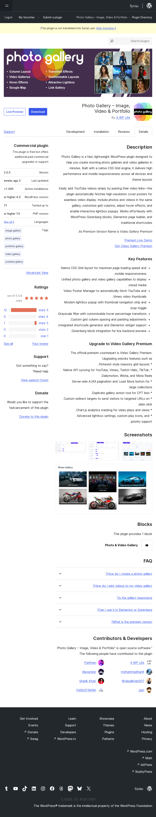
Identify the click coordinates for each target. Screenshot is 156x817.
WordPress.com (139, 751)
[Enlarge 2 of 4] (114, 447)
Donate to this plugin (33, 416)
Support (9, 132)
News (148, 725)
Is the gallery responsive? (134, 598)
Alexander (89, 672)
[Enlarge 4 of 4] (147, 469)
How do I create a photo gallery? (129, 574)
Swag (32, 739)
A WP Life (123, 117)
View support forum (34, 380)
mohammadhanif (132, 672)
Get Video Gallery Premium (133, 246)
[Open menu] (6, 5)
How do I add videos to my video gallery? (122, 586)
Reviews (124, 132)
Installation (101, 132)
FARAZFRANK (86, 690)
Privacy (147, 739)
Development (75, 132)
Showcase (106, 718)
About (148, 718)
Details (143, 132)
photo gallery (12, 238)
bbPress (144, 765)
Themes (108, 725)
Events (33, 725)
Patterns (108, 739)
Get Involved (29, 718)
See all (8, 344)
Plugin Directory (142, 17)
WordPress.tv (64, 739)
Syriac (139, 789)
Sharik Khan (87, 681)
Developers (68, 732)
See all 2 (9, 221)
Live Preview (14, 111)
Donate (31, 732)
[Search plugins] (112, 41)
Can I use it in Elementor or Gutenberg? (124, 610)
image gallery (13, 230)
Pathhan (90, 663)
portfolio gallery (14, 246)
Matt (147, 758)
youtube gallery (14, 261)
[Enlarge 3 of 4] (81, 447)
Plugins (109, 732)
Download (38, 111)
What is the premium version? (131, 622)
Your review (40, 344)
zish (141, 690)
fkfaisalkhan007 (133, 681)
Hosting (146, 732)
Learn (72, 718)
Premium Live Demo (138, 240)
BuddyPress (141, 771)
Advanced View (37, 273)
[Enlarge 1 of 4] (147, 447)
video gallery (12, 254)
